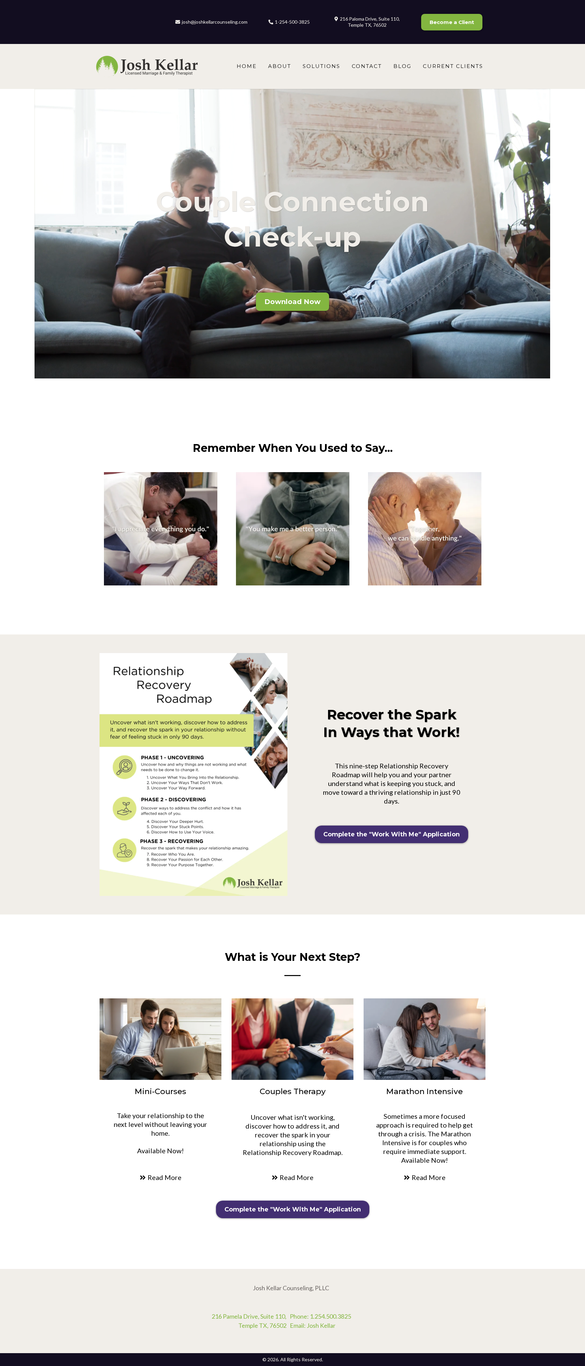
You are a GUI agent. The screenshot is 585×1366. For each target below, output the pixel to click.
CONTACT (367, 66)
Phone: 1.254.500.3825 (320, 1316)
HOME (247, 66)
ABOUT (279, 66)
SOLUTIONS (321, 66)
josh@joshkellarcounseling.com (214, 22)
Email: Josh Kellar (312, 1325)
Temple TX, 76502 (262, 1325)
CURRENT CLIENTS (453, 66)
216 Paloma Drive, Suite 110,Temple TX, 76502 (370, 22)
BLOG (402, 66)
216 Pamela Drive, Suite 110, (249, 1316)
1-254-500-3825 (292, 22)
